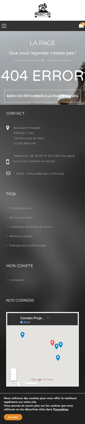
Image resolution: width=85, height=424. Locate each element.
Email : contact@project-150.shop (40, 173)
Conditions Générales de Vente (30, 227)
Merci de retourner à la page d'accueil (43, 96)
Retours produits (21, 217)
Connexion (16, 280)
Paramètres (60, 409)
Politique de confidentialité (27, 245)
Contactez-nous (20, 208)
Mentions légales (21, 236)
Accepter (13, 417)
